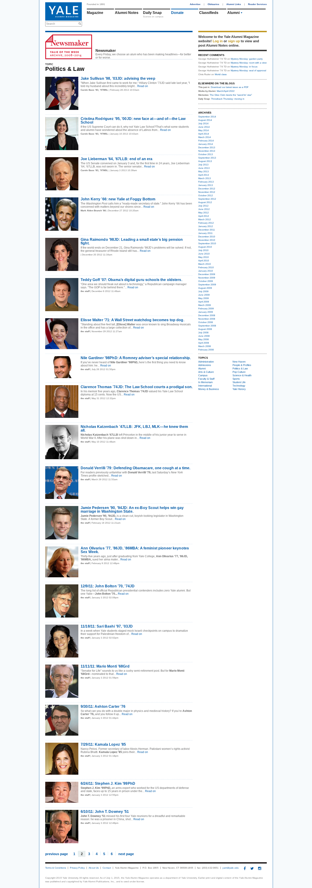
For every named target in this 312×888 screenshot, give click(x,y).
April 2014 (203, 134)
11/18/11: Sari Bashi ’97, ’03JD (107, 626)
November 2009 (206, 277)
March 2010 (204, 264)
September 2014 (207, 116)
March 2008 (204, 346)
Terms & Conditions (55, 868)
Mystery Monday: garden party (247, 59)
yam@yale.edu (230, 868)
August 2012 (205, 202)
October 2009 (205, 281)
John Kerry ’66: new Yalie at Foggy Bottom (118, 199)
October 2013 (205, 154)
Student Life (239, 382)
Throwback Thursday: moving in (227, 99)
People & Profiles (242, 365)
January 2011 (205, 233)
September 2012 (207, 199)
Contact (107, 868)
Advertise (195, 4)
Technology (239, 385)
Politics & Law (240, 368)
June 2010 (204, 253)
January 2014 (205, 144)
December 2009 (206, 274)
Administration (206, 361)
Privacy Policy (77, 868)
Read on (142, 86)
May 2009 (203, 298)
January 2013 (205, 185)
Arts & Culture (206, 372)
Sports (236, 378)
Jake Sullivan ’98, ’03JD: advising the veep (118, 78)
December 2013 (206, 147)
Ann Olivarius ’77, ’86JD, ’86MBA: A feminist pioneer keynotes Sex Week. (135, 550)
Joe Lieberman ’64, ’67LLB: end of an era (116, 159)
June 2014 (204, 127)
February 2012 (206, 223)
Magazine (95, 13)
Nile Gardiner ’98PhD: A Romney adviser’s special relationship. (136, 358)
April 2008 (203, 343)
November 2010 (206, 240)
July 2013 (203, 164)
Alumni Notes (126, 13)
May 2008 (203, 339)
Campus (203, 375)
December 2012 (206, 188)
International (205, 385)
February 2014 (206, 140)
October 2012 (205, 195)
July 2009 (203, 291)
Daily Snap (152, 13)
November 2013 (206, 151)
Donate (177, 13)
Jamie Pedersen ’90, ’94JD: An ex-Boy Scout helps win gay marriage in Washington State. (132, 509)
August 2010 (205, 247)
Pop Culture (239, 372)
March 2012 (204, 219)
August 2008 (205, 329)
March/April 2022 (226, 91)
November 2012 (206, 192)
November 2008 (206, 319)
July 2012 (203, 205)
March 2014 (204, 137)
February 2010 (206, 267)
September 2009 (207, 284)
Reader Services (257, 4)
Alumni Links (233, 4)
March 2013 (204, 178)
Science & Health (242, 375)
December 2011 (206, 229)
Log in (218, 41)
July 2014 (203, 123)
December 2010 (206, 236)
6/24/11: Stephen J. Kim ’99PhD (108, 783)
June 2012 (204, 209)
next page (126, 853)
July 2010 (203, 250)
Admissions (204, 365)
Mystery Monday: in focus (244, 66)
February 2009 (206, 308)
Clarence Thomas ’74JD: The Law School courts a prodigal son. (137, 387)
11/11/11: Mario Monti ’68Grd (105, 666)
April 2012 (203, 216)
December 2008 (206, 315)
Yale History (239, 389)
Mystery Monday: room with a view (249, 62)
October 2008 (205, 322)
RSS (189, 56)
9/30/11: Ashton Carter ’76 (103, 706)
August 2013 (205, 161)
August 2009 (205, 288)
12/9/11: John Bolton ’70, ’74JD (108, 586)
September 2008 (207, 325)
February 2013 (206, 181)
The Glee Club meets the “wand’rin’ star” (231, 95)
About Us (94, 868)
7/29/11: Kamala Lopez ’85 (103, 744)
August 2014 (205, 120)
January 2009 (205, 312)
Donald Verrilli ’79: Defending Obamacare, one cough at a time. (135, 468)
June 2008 (204, 336)
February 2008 (206, 349)
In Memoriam (205, 382)
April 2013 (203, 175)
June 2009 (204, 295)
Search (50, 23)
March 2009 (204, 305)
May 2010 (203, 257)
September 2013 (207, 157)
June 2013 (204, 168)
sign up (234, 41)
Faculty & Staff (206, 378)
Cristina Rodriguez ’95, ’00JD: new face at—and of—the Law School (133, 120)
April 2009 (203, 301)
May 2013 (203, 171)
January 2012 (205, 226)
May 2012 (203, 212)
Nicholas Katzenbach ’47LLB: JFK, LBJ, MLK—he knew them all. (134, 428)
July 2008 (203, 332)
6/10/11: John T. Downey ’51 (105, 812)
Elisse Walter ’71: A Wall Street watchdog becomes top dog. (132, 320)
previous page (56, 853)
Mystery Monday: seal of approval (248, 70)
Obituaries (213, 4)
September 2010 (207, 243)
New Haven (239, 361)
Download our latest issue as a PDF (230, 87)
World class (221, 74)
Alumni (233, 13)
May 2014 (203, 130)
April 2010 (203, 260)
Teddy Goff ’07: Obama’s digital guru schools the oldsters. (131, 280)
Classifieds (208, 13)
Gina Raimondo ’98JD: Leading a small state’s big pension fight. (132, 241)
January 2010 (205, 271)
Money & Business (208, 389)
